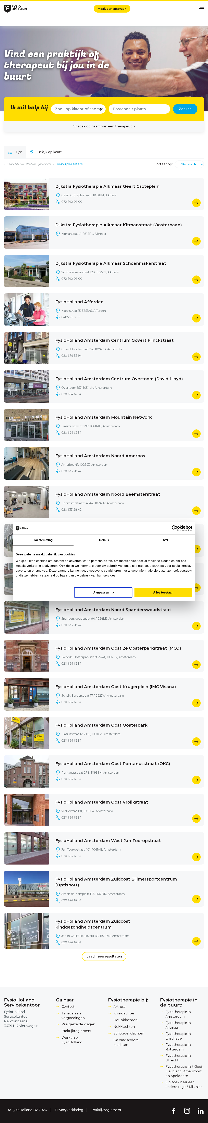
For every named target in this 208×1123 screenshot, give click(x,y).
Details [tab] (104, 540)
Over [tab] (164, 540)
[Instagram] (187, 1110)
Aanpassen (101, 592)
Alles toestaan (163, 592)
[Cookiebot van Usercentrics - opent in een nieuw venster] (174, 528)
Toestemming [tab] (43, 540)
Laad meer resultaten (104, 956)
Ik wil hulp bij (29, 108)
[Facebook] (173, 1110)
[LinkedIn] (200, 1110)
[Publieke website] (15, 8)
